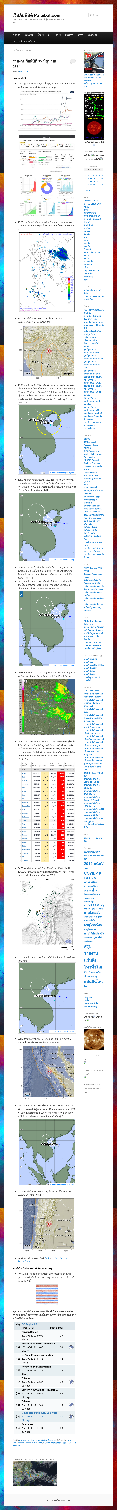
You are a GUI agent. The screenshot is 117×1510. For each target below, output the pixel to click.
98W (102, 855)
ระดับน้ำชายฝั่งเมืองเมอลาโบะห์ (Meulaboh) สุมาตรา (93, 607)
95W (90, 855)
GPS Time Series (91, 690)
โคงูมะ (70, 1442)
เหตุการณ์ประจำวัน (30, 1440)
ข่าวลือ (87, 209)
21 (100, 181)
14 (100, 178)
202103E (21, 1442)
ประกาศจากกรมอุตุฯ (92, 505)
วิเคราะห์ (87, 249)
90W (86, 852)
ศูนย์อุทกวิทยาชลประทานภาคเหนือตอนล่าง (92, 401)
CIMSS (87, 438)
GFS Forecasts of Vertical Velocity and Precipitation (93, 454)
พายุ (50, 34)
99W (85, 859)
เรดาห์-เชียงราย (90, 680)
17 (88, 181)
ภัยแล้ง (87, 243)
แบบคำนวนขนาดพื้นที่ (93, 413)
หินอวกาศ (69, 34)
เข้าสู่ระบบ (88, 997)
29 (102, 184)
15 (102, 178)
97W (98, 855)
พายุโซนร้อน (93, 924)
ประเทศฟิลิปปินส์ (91, 905)
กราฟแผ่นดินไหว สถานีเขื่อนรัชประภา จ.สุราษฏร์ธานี (93, 751)
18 (91, 181)
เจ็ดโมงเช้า (57, 1257)
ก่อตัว (93, 877)
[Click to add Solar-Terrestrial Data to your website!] (94, 139)
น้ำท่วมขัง (88, 894)
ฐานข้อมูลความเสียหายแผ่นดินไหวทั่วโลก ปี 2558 (93, 766)
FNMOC (87, 448)
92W (94, 852)
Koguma (46, 1442)
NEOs (86, 206)
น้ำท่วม (41, 34)
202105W (29, 1442)
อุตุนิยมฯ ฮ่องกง (90, 527)
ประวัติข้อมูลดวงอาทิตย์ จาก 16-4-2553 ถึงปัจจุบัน (93, 636)
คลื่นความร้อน (90, 212)
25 (91, 184)
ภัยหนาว (87, 240)
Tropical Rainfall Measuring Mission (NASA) (92, 478)
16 (86, 181)
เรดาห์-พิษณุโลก (90, 668)
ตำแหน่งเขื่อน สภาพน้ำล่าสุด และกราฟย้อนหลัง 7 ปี (94, 325)
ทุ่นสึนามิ (87, 890)
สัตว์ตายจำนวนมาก (92, 252)
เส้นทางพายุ (90, 976)
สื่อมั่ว (86, 258)
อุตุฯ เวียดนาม (89, 533)
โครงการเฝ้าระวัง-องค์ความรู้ (25, 41)
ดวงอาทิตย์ (29, 34)
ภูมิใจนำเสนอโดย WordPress (58, 1500)
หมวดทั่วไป (88, 261)
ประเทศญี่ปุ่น (89, 901)
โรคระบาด (52, 1440)
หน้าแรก (16, 34)
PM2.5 (87, 877)
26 (94, 184)
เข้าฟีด (86, 1000)
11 (91, 178)
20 (97, 181)
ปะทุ (102, 905)
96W (95, 855)
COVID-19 (38, 1442)
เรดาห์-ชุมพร (89, 662)
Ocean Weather (90, 472)
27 (97, 184)
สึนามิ (58, 34)
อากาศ (80, 34)
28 (100, 184)
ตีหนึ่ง (47, 1257)
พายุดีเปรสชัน (56, 1442)
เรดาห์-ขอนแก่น (90, 659)
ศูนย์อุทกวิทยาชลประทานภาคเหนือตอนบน (92, 391)
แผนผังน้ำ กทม (90, 428)
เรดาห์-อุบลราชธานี (92, 677)
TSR (86, 484)
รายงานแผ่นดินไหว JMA (94, 809)
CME (86, 868)
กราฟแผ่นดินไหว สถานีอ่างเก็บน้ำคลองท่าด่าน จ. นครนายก (93, 718)
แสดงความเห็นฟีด (91, 1003)
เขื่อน (86, 267)
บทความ (87, 231)
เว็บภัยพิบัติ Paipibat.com (36, 15)
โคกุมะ (64, 1442)
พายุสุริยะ (98, 916)
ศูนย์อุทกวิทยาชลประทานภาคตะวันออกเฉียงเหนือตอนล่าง (93, 382)
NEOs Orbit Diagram (93, 621)
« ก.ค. (88, 190)
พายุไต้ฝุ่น (90, 933)
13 (97, 178)
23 (86, 184)
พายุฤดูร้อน (88, 916)
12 (94, 178)
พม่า (101, 908)
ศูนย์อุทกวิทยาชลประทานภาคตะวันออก (92, 364)
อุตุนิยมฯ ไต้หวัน (90, 530)
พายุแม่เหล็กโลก (90, 920)
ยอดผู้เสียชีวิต (88, 941)
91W (90, 852)
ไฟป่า (86, 279)
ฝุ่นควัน (87, 234)
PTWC (86, 571)
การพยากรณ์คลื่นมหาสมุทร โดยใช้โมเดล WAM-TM (93, 490)
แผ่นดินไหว (92, 34)
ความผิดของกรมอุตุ (92, 215)
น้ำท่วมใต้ (96, 894)
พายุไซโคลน (90, 929)
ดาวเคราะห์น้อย (91, 886)
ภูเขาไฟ (87, 246)
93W (98, 851)
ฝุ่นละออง (95, 909)
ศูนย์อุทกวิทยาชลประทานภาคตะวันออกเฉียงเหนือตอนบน (93, 373)
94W (86, 855)
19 (94, 181)
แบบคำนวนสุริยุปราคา (93, 648)
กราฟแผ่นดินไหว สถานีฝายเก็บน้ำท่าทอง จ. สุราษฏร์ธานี (93, 703)
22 (102, 181)
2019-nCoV (94, 863)
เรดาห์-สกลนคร (90, 671)
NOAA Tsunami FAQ (93, 568)
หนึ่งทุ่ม (26, 1261)
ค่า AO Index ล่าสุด (92, 496)
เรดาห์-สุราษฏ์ (89, 674)
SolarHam (88, 624)
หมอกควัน (88, 264)
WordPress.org (90, 1006)
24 (88, 184)
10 (88, 178)
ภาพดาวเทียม (88, 938)
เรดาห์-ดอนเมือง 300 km (94, 665)
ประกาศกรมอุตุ (89, 898)
